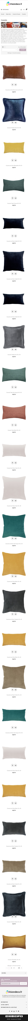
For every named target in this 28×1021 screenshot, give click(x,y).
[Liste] (5, 47)
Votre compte (5, 1004)
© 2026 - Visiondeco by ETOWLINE (14, 1019)
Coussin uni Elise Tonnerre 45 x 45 (14, 619)
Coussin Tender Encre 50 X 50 (14, 127)
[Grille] (3, 47)
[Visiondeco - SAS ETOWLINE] (14, 991)
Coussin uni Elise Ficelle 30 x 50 (14, 884)
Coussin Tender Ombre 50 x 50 (14, 922)
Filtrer (23, 49)
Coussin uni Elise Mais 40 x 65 (14, 657)
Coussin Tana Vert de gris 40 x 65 (14, 392)
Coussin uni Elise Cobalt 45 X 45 (14, 279)
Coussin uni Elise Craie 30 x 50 (14, 770)
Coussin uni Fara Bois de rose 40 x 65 (14, 90)
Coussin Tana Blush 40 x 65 (14, 430)
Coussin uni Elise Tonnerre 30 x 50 (14, 846)
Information (4, 1002)
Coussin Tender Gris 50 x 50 (14, 354)
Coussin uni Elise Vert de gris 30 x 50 (14, 732)
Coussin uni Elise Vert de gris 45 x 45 (14, 543)
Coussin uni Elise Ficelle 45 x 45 (14, 695)
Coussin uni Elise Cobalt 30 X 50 (14, 241)
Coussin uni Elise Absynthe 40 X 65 (14, 165)
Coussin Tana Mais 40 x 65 (14, 959)
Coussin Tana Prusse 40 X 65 (14, 203)
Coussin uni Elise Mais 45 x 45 (14, 581)
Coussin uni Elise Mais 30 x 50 (14, 808)
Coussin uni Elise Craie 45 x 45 (14, 506)
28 (18, 967)
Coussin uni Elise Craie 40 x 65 (14, 468)
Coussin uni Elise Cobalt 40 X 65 (14, 316)
